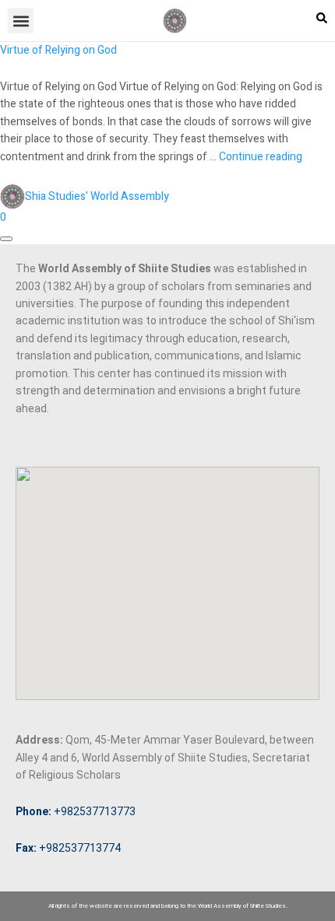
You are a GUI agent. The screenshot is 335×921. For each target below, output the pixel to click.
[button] (21, 20)
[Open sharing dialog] (6, 238)
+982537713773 (76, 811)
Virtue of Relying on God (58, 50)
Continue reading (260, 157)
